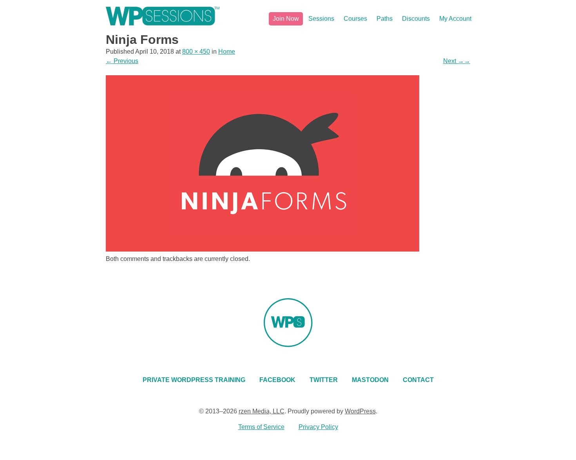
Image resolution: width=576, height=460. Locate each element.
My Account (455, 18)
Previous (122, 61)
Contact (418, 380)
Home (226, 51)
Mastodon (370, 380)
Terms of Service (261, 427)
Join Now (286, 18)
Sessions (321, 18)
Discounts (416, 18)
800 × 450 (196, 51)
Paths (385, 18)
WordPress (360, 411)
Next (456, 61)
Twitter (324, 380)
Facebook (277, 380)
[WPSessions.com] (162, 16)
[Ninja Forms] (262, 249)
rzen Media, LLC (261, 411)
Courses (355, 18)
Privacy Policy (318, 427)
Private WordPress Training (194, 380)
